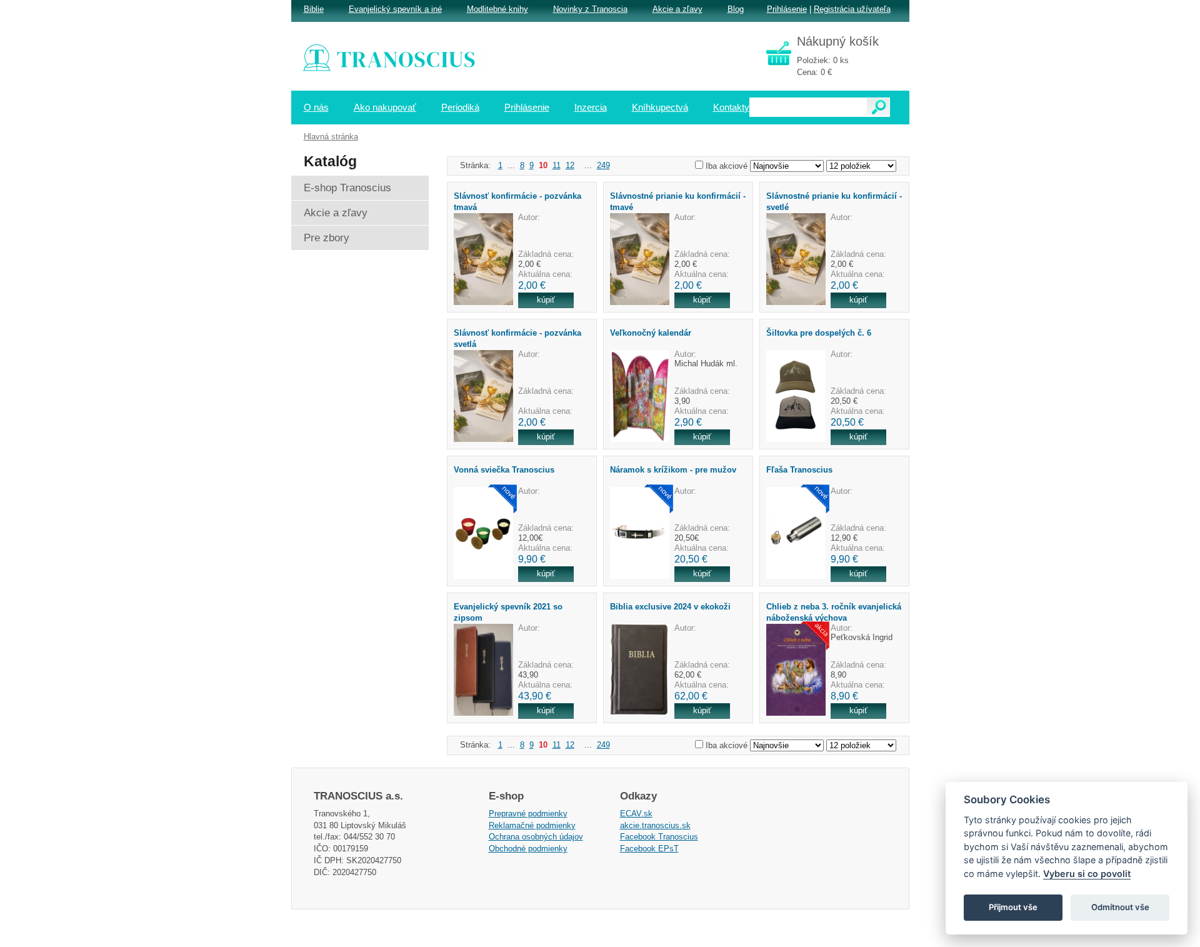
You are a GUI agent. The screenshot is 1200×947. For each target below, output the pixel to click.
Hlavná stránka (331, 136)
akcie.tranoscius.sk (655, 825)
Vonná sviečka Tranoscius (504, 469)
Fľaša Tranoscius (799, 469)
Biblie (314, 9)
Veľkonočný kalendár (650, 333)
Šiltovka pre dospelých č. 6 (818, 333)
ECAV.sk (636, 813)
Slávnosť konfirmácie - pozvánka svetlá (517, 338)
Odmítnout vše (1120, 907)
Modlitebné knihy (497, 9)
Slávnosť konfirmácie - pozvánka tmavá (517, 201)
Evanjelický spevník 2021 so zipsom (508, 612)
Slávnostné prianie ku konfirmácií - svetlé (834, 201)
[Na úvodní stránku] (397, 59)
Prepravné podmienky (528, 813)
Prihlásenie (787, 9)
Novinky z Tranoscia (590, 9)
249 (603, 165)
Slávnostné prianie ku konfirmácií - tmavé (678, 201)
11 (556, 165)
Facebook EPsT (649, 848)
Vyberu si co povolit (1087, 873)
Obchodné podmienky (528, 848)
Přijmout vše (1013, 907)
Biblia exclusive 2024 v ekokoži (670, 606)
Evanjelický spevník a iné (395, 9)
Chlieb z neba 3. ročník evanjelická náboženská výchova (833, 612)
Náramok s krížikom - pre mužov (673, 469)
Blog (736, 9)
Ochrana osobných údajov (536, 836)
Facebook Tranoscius (659, 836)
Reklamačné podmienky (532, 825)
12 (570, 165)
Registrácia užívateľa (852, 9)
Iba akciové (727, 166)
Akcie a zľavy (677, 9)
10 (543, 165)
